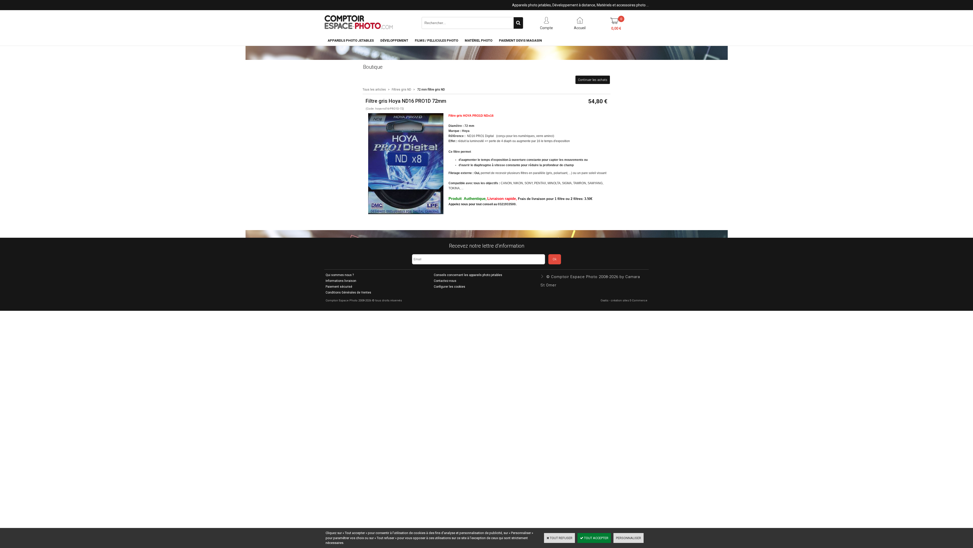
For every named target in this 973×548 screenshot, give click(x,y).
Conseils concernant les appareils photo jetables (468, 275)
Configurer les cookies (449, 286)
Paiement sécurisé (339, 286)
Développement (394, 40)
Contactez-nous (445, 281)
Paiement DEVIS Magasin (520, 40)
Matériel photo (478, 40)
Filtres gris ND (401, 89)
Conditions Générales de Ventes (348, 292)
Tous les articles (374, 89)
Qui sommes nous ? (340, 275)
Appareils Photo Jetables (351, 40)
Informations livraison (341, 281)
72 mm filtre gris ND (431, 89)
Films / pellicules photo (436, 40)
